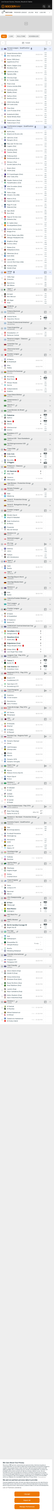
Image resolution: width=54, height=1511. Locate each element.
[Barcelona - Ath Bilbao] (26, 284)
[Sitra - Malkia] (26, 367)
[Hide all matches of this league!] (50, 48)
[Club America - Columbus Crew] (26, 668)
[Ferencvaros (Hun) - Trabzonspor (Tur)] (26, 122)
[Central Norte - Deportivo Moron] (26, 318)
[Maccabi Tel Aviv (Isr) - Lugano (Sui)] (26, 145)
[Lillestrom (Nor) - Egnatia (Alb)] (26, 73)
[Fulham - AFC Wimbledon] (26, 556)
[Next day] (49, 43)
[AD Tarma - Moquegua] (26, 714)
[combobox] (26, 43)
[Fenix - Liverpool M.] (26, 886)
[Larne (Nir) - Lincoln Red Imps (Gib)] (26, 261)
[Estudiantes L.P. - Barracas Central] (26, 334)
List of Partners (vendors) (12, 1487)
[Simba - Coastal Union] (26, 875)
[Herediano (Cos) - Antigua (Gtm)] (26, 632)
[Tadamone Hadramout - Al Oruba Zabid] (26, 1020)
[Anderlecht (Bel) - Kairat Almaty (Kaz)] (26, 115)
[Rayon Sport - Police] (26, 778)
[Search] (44, 6)
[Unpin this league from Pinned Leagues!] (31, 49)
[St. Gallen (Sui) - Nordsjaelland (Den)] (26, 224)
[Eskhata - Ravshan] (26, 858)
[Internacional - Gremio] (26, 429)
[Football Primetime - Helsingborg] (26, 835)
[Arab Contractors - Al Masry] (26, 522)
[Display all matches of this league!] (50, 306)
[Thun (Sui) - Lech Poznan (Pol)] (26, 109)
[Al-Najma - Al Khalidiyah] (26, 360)
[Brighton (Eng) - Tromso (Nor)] (26, 242)
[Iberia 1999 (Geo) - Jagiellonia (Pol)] (26, 61)
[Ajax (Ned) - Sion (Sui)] (26, 212)
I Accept (27, 1494)
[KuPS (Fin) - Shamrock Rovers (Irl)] (26, 133)
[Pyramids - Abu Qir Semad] (26, 528)
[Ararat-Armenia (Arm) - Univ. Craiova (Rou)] (26, 54)
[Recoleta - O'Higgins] (26, 461)
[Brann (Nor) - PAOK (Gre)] (26, 169)
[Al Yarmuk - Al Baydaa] (26, 1007)
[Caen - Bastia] (26, 567)
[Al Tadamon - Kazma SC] (26, 621)
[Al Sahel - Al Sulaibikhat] (26, 615)
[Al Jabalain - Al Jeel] (26, 789)
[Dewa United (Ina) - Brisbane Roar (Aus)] (26, 978)
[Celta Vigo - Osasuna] (26, 278)
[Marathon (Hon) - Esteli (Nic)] (26, 638)
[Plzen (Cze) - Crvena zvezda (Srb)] (26, 85)
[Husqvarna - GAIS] (26, 841)
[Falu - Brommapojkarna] (26, 828)
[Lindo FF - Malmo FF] (26, 847)
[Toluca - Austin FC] (26, 662)
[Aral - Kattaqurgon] (26, 937)
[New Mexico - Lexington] (26, 910)
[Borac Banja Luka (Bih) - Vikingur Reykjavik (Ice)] (26, 236)
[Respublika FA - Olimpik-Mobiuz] (26, 943)
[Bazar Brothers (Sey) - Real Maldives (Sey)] (26, 984)
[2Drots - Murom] (26, 754)
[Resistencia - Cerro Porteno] (26, 702)
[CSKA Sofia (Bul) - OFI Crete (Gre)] (26, 103)
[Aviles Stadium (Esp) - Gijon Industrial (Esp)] (26, 996)
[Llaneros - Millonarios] (26, 478)
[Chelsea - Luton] (26, 550)
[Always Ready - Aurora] (26, 384)
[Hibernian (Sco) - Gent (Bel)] (26, 255)
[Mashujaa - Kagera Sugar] (26, 869)
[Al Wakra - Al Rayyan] (26, 731)
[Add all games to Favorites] (2, 49)
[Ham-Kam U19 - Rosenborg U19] (26, 685)
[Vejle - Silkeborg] (26, 495)
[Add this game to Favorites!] (2, 54)
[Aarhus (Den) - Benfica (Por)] (26, 97)
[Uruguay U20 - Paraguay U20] (26, 961)
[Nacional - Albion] (26, 893)
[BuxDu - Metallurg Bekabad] (26, 950)
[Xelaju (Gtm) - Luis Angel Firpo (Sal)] (26, 651)
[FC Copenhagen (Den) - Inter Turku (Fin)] (26, 175)
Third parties (42, 1477)
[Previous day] (3, 43)
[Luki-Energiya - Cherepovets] (26, 748)
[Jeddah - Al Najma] (26, 795)
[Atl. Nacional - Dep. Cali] (26, 472)
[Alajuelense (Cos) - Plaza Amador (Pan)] (26, 644)
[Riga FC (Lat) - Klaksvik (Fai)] (26, 206)
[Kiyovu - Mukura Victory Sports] (26, 772)
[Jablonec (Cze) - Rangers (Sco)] (26, 139)
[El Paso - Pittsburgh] (26, 904)
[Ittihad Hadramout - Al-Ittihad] (26, 1014)
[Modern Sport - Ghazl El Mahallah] (26, 516)
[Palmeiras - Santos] (26, 416)
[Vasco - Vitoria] (26, 423)
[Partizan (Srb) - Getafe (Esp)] (26, 267)
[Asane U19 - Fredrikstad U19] (26, 679)
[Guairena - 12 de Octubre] (26, 696)
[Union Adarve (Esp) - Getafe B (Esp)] (26, 972)
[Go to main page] (13, 6)
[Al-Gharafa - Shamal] (26, 725)
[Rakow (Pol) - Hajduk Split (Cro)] (26, 200)
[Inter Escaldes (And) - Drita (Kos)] (26, 188)
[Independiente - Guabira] (26, 390)
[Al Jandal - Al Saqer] (26, 801)
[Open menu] (49, 6)
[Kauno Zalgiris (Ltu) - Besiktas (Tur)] (26, 67)
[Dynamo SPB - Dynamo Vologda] (26, 760)
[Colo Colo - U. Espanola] (26, 455)
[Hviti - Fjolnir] (26, 594)
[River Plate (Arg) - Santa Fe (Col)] (26, 812)
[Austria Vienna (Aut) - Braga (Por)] (26, 230)
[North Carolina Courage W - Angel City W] (26, 926)
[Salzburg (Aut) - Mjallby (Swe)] (26, 91)
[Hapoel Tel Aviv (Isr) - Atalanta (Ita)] (26, 218)
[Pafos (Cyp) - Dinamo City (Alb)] (26, 194)
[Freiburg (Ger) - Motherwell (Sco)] (26, 157)
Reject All (26, 1500)
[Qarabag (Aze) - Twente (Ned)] (26, 151)
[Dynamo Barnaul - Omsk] (26, 742)
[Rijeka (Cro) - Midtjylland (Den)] (26, 249)
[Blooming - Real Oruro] (26, 378)
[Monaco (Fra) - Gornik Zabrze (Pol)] (26, 163)
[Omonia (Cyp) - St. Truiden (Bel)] (26, 79)
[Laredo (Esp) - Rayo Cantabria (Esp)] (26, 990)
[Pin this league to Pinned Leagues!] (15, 290)
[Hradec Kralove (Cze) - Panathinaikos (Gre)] (26, 181)
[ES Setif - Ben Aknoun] (26, 295)
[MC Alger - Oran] (26, 301)
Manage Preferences (27, 1507)
